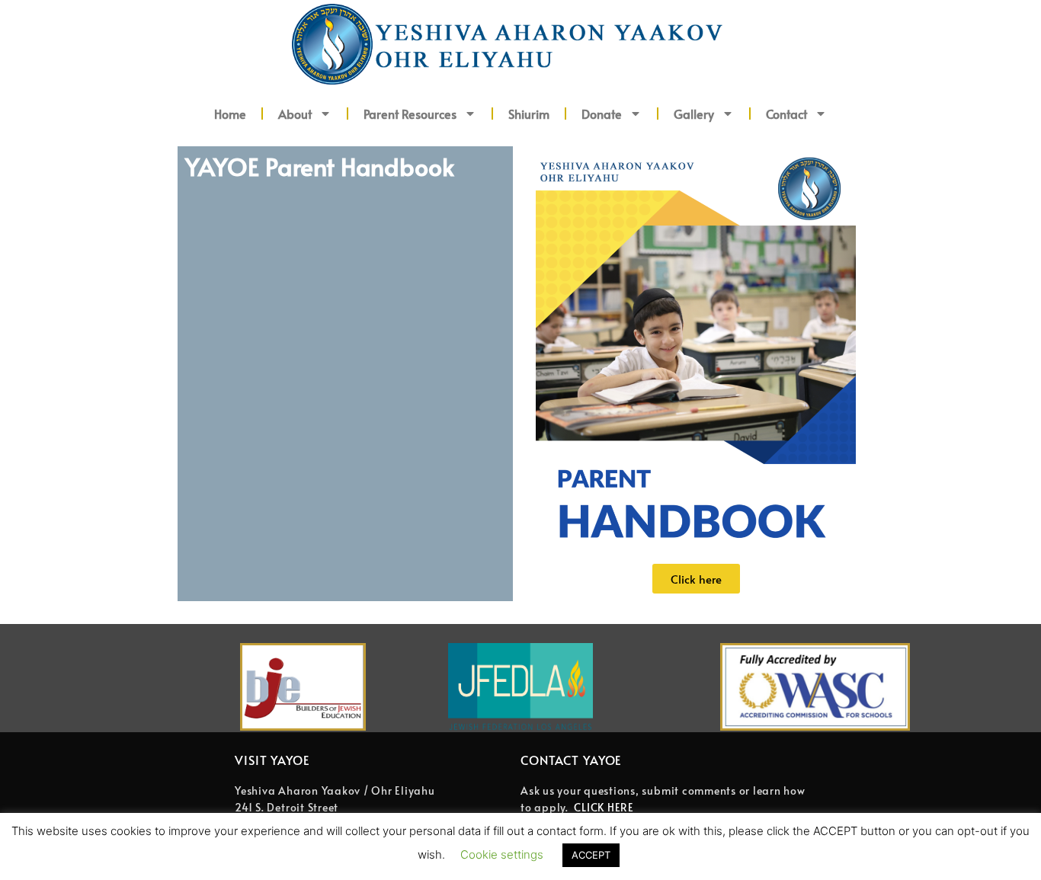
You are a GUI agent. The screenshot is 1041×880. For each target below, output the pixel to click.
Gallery (694, 113)
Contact (786, 113)
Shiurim (528, 113)
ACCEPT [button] (591, 855)
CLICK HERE (604, 807)
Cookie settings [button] (501, 854)
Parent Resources (410, 113)
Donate (601, 113)
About (295, 113)
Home (230, 113)
